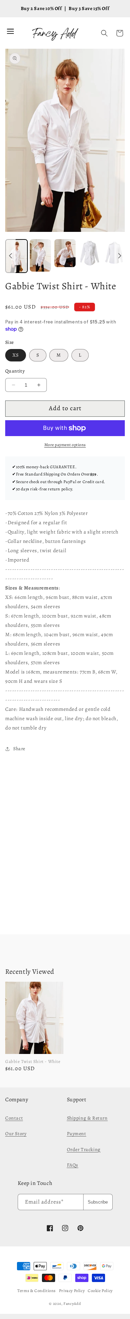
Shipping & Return (87, 1118)
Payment (76, 1133)
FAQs (72, 1165)
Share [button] (19, 748)
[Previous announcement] (10, 256)
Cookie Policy (100, 1290)
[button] (104, 33)
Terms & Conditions (36, 1290)
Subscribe (98, 1202)
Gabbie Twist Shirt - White (33, 1061)
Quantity (15, 371)
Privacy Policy (72, 1290)
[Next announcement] (119, 256)
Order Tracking (84, 1149)
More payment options (65, 444)
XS (15, 355)
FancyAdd (72, 1303)
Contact (14, 1118)
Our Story (15, 1133)
